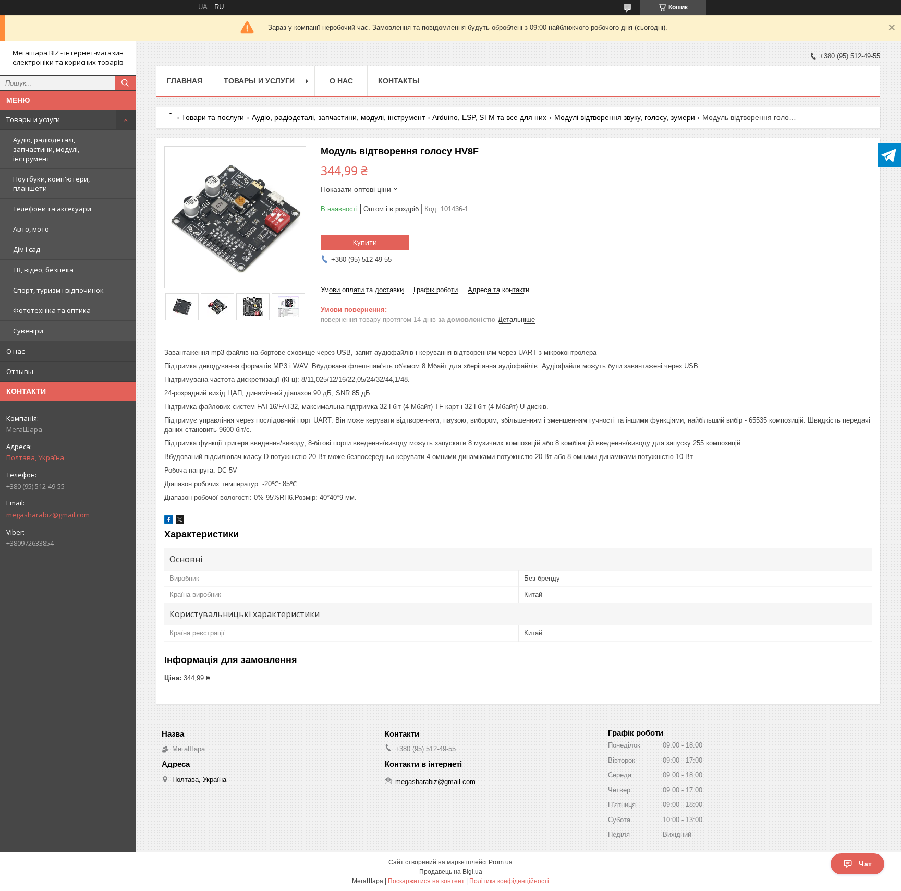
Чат (865, 864)
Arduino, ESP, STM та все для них (489, 117)
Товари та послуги (212, 117)
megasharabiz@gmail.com (48, 515)
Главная (184, 81)
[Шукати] (125, 83)
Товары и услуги (33, 119)
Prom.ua (501, 862)
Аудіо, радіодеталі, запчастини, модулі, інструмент (46, 149)
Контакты (399, 81)
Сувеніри (28, 330)
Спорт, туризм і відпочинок (58, 290)
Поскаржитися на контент (426, 881)
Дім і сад (26, 249)
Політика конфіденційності (509, 881)
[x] (180, 521)
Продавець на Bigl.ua (450, 871)
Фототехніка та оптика (52, 310)
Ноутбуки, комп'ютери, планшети (51, 183)
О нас (15, 351)
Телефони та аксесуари (52, 208)
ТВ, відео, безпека (43, 269)
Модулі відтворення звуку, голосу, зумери (624, 117)
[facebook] (168, 521)
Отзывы (19, 371)
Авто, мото (31, 229)
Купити (365, 242)
